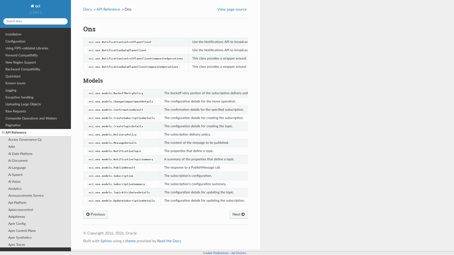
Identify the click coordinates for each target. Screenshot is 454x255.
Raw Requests (15, 111)
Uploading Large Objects (23, 104)
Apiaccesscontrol (20, 210)
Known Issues (15, 83)
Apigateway (16, 216)
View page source (232, 9)
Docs (87, 9)
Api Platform (17, 202)
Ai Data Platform (20, 154)
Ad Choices (238, 253)
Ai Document (18, 160)
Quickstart (13, 76)
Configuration (15, 41)
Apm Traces (16, 244)
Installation (13, 34)
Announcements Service (26, 195)
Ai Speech (15, 175)
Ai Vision (14, 181)
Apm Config (17, 223)
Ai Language (17, 168)
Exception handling (19, 97)
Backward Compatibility (22, 69)
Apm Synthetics (19, 237)
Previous (97, 214)
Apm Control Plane (22, 231)
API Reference (15, 132)
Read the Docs (169, 241)
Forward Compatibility (21, 55)
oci (37, 6)
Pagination (13, 125)
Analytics (15, 189)
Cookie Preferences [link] (216, 253)
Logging (10, 90)
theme (130, 241)
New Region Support (20, 62)
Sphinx (106, 241)
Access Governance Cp (25, 139)
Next (236, 214)
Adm (11, 147)
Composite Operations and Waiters (31, 118)
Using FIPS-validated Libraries (26, 48)
